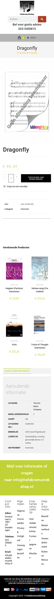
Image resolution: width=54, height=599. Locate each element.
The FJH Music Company (37, 406)
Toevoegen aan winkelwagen (36, 178)
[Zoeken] (42, 19)
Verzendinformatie (44, 542)
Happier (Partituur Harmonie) (14, 290)
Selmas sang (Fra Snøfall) (40, 290)
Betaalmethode (45, 529)
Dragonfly (33, 53)
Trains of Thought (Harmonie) (39, 346)
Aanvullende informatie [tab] (17, 371)
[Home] (18, 53)
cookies (41, 583)
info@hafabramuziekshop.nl (8, 559)
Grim (14, 344)
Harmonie (25, 209)
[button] (15, 186)
